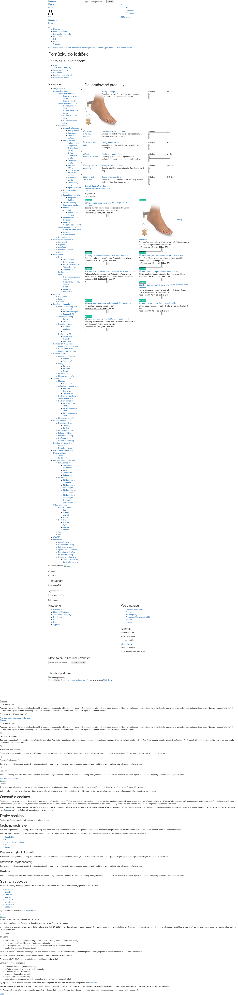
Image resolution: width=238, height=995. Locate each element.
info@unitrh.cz (126, 644)
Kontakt (129, 619)
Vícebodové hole (69, 267)
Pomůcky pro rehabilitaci (63, 343)
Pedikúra (66, 222)
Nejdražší (106, 188)
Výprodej (56, 624)
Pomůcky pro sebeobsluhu (63, 239)
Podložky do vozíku (65, 401)
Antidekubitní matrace (66, 356)
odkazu (94, 982)
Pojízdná (61, 299)
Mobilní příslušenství (61, 612)
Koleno (66, 527)
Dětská (61, 301)
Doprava (129, 612)
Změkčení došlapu (72, 136)
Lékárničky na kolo (70, 562)
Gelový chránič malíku (110, 142)
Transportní (67, 472)
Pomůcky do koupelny (62, 304)
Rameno (66, 517)
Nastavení (27, 718)
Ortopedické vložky (73, 149)
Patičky (71, 200)
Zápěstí (66, 512)
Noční (65, 371)
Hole (60, 257)
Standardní (67, 465)
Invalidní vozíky (64, 462)
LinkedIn (8, 894)
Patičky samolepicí (109, 91)
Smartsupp (9, 902)
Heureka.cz (9, 904)
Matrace (61, 381)
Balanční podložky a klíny (68, 346)
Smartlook (9, 899)
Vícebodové (68, 291)
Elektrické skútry (59, 453)
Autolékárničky (64, 542)
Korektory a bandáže (71, 205)
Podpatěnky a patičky (71, 195)
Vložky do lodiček (72, 173)
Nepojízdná (62, 296)
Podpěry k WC (68, 314)
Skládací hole (68, 259)
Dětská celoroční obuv (72, 229)
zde (7, 810)
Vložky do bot (73, 130)
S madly (66, 339)
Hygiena (61, 244)
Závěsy (66, 428)
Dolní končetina (64, 520)
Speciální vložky (74, 187)
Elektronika (57, 609)
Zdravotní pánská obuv (67, 93)
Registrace (130, 13)
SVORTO (56, 537)
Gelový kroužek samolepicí (112, 165)
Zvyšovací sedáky (65, 438)
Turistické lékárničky (71, 559)
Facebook (9, 889)
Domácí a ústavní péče (62, 420)
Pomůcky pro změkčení (107, 47)
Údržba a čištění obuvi (72, 224)
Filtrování (88, 191)
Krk (59, 534)
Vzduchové (67, 361)
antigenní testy (59, 88)
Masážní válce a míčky (67, 351)
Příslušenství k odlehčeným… (69, 486)
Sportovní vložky (72, 161)
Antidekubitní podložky (67, 386)
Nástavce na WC (64, 334)
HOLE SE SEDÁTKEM (71, 264)
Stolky (60, 363)
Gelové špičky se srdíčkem (112, 177)
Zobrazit (96, 186)
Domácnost (57, 617)
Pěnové (66, 358)
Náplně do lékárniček (66, 552)
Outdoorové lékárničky (67, 557)
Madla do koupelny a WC (68, 306)
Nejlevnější (97, 188)
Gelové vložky (73, 170)
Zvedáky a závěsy (65, 423)
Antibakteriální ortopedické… (73, 144)
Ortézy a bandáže (60, 505)
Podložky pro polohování (68, 396)
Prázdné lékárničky (65, 554)
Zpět (2, 914)
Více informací (5, 778)
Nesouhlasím (18, 718)
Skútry (60, 455)
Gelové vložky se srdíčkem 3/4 (123, 271)
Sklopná (66, 321)
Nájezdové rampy (65, 448)
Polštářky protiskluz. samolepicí (114, 131)
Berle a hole (58, 254)
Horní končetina (64, 507)
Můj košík (125, 17)
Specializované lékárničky (68, 549)
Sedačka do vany (65, 324)
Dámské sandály (64, 237)
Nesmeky (67, 220)
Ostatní (61, 252)
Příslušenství (63, 272)
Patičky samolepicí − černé (112, 154)
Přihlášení (130, 10)
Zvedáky (66, 425)
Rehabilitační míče (65, 348)
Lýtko (65, 524)
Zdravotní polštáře (65, 398)
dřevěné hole (68, 269)
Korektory (72, 133)
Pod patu (66, 388)
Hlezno (66, 522)
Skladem (55, 585)
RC (54, 619)
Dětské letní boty (69, 232)
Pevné (65, 319)
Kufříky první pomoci (66, 547)
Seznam (8, 897)
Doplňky (61, 445)
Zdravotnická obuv (78, 47)
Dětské (66, 286)
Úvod (50, 47)
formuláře (51, 810)
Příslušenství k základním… (69, 481)
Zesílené (66, 470)
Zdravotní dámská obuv (67, 103)
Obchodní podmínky (134, 609)
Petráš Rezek (31, 910)
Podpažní (67, 289)
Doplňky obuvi (91, 47)
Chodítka (56, 294)
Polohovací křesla (65, 433)
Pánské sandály (69, 101)
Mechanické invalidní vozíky (64, 460)
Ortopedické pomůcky (71, 128)
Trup (60, 532)
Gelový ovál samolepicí (169, 271)
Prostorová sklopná (70, 311)
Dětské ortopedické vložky (72, 155)
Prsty (65, 510)
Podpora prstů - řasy (71, 217)
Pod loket (67, 391)
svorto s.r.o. (57, 595)
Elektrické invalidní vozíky (63, 450)
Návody (129, 622)
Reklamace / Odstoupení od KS (138, 617)
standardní (67, 309)
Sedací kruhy (68, 393)
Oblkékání (62, 247)
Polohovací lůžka (60, 353)
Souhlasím (16, 778)
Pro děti (56, 622)
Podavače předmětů (66, 249)
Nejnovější (89, 188)
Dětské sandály (69, 234)
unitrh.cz (66, 680)
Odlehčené (67, 467)
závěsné (66, 329)
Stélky (70, 167)
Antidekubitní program (62, 378)
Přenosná (67, 341)
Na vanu (66, 326)
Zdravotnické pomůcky (62, 47)
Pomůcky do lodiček (124, 47)
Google (8, 892)
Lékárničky (57, 539)
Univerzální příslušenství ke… (70, 501)
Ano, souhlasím (6, 718)
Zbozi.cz (8, 907)
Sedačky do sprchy (65, 316)
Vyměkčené (67, 336)
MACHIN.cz (107, 680)
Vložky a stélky (69, 140)
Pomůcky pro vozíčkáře (62, 443)
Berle (60, 274)
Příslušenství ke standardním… (69, 491)
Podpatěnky (72, 197)
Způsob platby (131, 614)
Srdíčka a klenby (69, 202)
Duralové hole (68, 262)
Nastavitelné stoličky (66, 440)
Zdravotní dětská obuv (67, 227)
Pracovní (71, 165)
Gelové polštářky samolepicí (120, 303)
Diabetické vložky (72, 178)
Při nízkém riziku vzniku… (69, 404)
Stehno (66, 529)
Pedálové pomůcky (65, 435)
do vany (66, 331)
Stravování (62, 242)
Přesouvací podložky (66, 376)
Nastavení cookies (78, 680)
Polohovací (67, 475)
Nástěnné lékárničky (66, 544)
